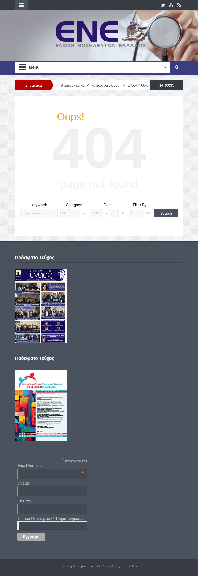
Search (166, 213)
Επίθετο (24, 501)
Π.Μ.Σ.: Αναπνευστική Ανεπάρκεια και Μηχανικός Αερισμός (63, 85)
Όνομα (23, 483)
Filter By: (140, 205)
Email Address (50, 465)
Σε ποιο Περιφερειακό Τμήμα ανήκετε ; (50, 518)
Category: (74, 205)
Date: (108, 205)
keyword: (39, 205)
